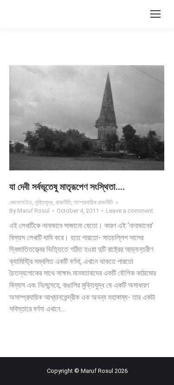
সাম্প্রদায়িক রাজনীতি (93, 202)
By (29, 210)
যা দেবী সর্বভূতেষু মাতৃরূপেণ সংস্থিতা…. (67, 186)
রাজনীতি (63, 202)
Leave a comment (129, 210)
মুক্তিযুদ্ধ (44, 202)
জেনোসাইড (20, 202)
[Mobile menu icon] (155, 14)
